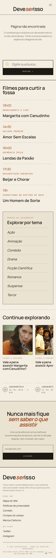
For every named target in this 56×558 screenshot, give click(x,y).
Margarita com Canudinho (26, 115)
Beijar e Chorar (16, 179)
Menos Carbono (12, 520)
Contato (7, 510)
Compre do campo (13, 515)
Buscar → (28, 71)
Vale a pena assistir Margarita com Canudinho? (15, 365)
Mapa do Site (10, 500)
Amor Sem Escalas (19, 136)
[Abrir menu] (50, 5)
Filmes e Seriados (12, 358)
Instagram (8, 536)
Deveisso (28, 8)
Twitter (7, 531)
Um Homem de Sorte (21, 200)
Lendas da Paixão (18, 158)
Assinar (28, 456)
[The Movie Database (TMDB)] (49, 553)
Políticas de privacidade (16, 505)
